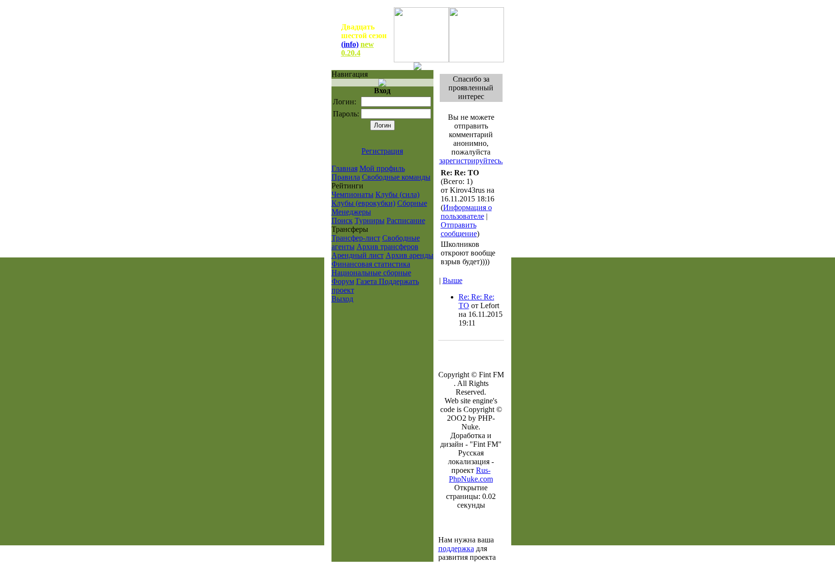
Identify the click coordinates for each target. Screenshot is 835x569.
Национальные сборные (371, 273)
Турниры (370, 220)
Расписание (406, 220)
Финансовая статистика (370, 264)
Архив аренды (409, 255)
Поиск (342, 220)
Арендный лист (357, 255)
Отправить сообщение (459, 229)
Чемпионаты (352, 194)
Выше (452, 280)
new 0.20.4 (357, 48)
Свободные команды (396, 177)
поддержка (456, 548)
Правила (345, 177)
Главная (344, 168)
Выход (342, 299)
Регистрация (382, 151)
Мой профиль (382, 168)
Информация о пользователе (466, 211)
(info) (350, 44)
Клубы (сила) (397, 194)
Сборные (412, 203)
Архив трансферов (387, 246)
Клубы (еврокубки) (363, 203)
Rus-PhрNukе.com (471, 474)
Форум (342, 281)
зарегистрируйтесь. (471, 160)
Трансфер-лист (355, 238)
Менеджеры (351, 212)
